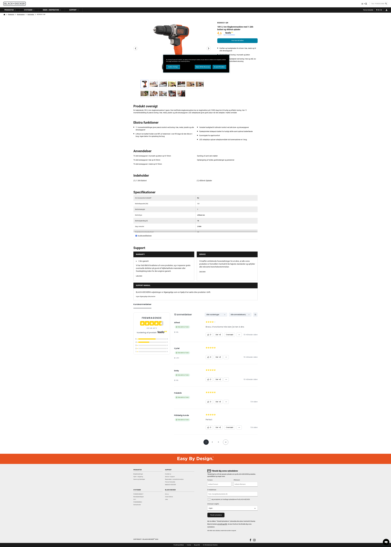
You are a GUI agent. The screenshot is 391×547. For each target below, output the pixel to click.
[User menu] (386, 10)
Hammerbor (30, 14)
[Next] (208, 48)
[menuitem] (10, 10)
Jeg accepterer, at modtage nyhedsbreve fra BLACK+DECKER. (230, 499)
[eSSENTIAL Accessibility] (364, 3)
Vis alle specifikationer (145, 235)
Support (73, 10)
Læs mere (139, 276)
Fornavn (210, 480)
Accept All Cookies (219, 67)
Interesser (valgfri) (213, 504)
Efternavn (237, 480)
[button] (250, 540)
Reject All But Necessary (203, 67)
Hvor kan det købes (237, 40)
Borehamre (11, 14)
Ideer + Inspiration (51, 10)
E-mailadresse (211, 490)
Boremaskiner (21, 14)
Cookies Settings (173, 67)
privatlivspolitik (222, 524)
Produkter (9, 10)
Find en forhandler (368, 10)
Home (4, 15)
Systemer (28, 10)
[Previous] (135, 48)
